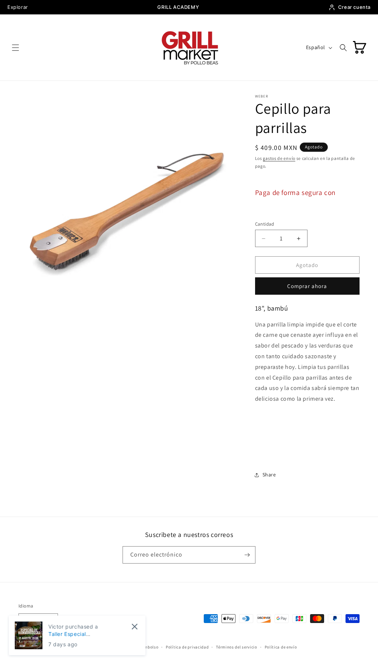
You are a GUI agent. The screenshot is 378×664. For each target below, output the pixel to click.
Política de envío (281, 647)
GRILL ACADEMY (178, 7)
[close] (135, 627)
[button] (15, 48)
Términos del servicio (236, 647)
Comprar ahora (307, 286)
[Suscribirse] (247, 555)
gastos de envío (279, 158)
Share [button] (269, 474)
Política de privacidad (187, 647)
